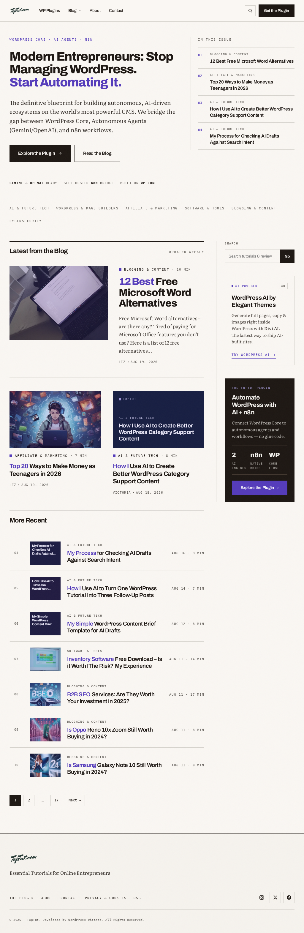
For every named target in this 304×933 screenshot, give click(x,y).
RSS (137, 898)
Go (287, 256)
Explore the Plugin (36, 153)
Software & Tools (205, 208)
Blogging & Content (254, 208)
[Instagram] (261, 897)
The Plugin (22, 898)
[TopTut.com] (20, 10)
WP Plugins (49, 10)
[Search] (250, 10)
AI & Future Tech (29, 208)
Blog (72, 10)
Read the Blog (97, 153)
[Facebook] (288, 897)
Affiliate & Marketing (152, 208)
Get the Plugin (276, 11)
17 (56, 800)
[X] (275, 897)
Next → (75, 800)
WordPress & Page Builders (87, 208)
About (95, 10)
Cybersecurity (26, 221)
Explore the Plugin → (259, 487)
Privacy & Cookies (105, 898)
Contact (116, 10)
